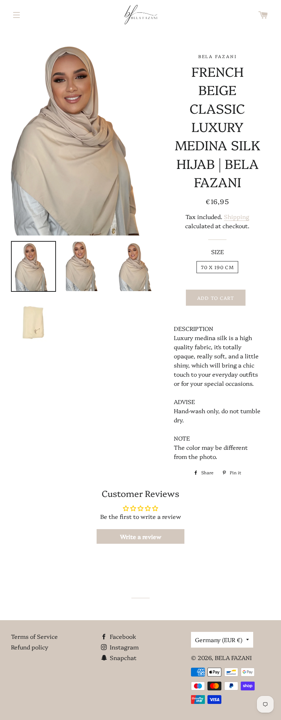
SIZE (217, 252)
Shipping (236, 216)
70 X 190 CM (217, 267)
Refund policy (29, 647)
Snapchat (122, 657)
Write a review (140, 536)
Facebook (122, 636)
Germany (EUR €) (219, 640)
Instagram (123, 647)
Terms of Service (34, 636)
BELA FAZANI (233, 657)
